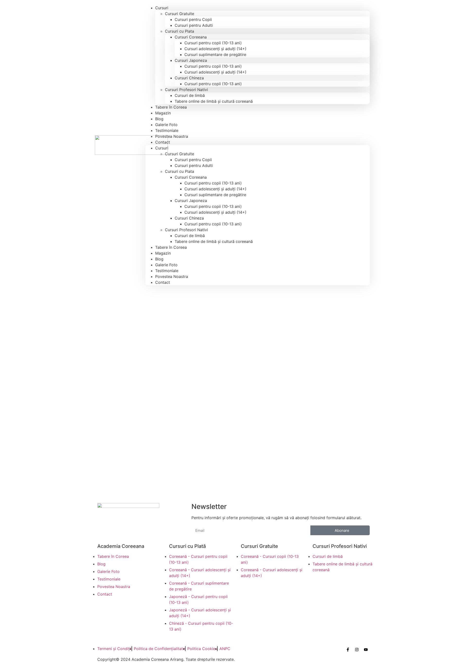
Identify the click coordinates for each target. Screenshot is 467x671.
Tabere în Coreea (171, 107)
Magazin (163, 253)
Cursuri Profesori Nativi (186, 89)
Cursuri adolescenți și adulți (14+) (215, 48)
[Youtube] (366, 649)
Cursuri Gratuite (179, 13)
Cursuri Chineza (189, 77)
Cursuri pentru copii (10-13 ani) (213, 42)
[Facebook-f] (348, 649)
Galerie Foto (166, 264)
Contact (162, 142)
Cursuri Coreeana (191, 37)
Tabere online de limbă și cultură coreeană (214, 101)
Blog (159, 259)
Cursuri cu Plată (187, 546)
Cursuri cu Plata (179, 31)
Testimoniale (166, 270)
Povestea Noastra (171, 136)
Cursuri (161, 7)
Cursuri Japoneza (191, 60)
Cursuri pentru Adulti (194, 25)
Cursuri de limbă (190, 95)
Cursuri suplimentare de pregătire (215, 54)
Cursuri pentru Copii (193, 19)
